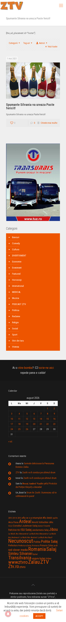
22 (47, 424)
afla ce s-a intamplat (32, 517)
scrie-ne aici (46, 368)
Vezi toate (52, 46)
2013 (10, 518)
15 (47, 418)
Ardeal (25, 521)
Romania (37, 549)
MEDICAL (16, 292)
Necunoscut (20, 541)
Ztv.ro (13, 566)
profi (56, 545)
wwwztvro (18, 562)
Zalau (34, 562)
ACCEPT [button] (39, 616)
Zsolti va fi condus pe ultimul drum (38, 472)
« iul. (10, 441)
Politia (37, 541)
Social (15, 328)
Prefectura (13, 545)
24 (12, 429)
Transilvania (19, 557)
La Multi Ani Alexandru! (39, 534)
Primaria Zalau (46, 545)
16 (54, 418)
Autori (42, 43)
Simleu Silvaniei (20, 553)
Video (48, 558)
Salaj (51, 549)
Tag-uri (26, 43)
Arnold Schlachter (40, 522)
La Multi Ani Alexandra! (18, 534)
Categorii (13, 43)
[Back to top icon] (33, 585)
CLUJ (10, 526)
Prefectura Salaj (24, 545)
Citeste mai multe (49, 122)
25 (19, 429)
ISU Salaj (26, 530)
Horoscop (17, 279)
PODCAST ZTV (19, 304)
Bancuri (15, 237)
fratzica (12, 530)
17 (12, 424)
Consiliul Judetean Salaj (25, 525)
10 (12, 418)
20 (34, 424)
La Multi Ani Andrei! (28, 537)
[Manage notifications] (8, 614)
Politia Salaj (49, 541)
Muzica (15, 298)
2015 (19, 518)
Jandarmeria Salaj (40, 530)
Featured (16, 273)
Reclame (16, 316)
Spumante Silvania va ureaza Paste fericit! (30, 106)
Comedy (16, 243)
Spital (35, 554)
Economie (16, 261)
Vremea (15, 346)
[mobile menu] (61, 5)
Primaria (35, 545)
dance (40, 526)
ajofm (55, 518)
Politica (15, 310)
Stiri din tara (18, 340)
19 (27, 424)
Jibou (53, 529)
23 (54, 424)
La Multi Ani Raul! (45, 537)
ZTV (17, 472)
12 (27, 418)
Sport (14, 334)
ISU (18, 530)
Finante (46, 526)
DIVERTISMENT (19, 255)
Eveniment (17, 267)
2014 (14, 518)
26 (27, 429)
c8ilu (51, 522)
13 (34, 418)
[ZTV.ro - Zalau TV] (11, 5)
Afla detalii (47, 518)
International (18, 286)
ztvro (22, 567)
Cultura (15, 249)
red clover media (18, 550)
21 (41, 424)
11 (19, 418)
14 (41, 418)
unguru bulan (38, 558)
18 (19, 424)
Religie (15, 322)
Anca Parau (13, 522)
